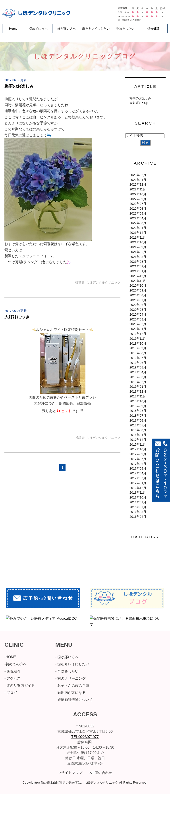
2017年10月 (137, 449)
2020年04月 (137, 314)
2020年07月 (137, 300)
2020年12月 (137, 276)
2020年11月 (137, 281)
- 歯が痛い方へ (67, 657)
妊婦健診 (153, 28)
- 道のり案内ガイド (19, 685)
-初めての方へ (15, 664)
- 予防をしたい (67, 671)
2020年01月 (137, 329)
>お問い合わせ (100, 773)
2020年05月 (137, 309)
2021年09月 (137, 247)
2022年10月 (137, 194)
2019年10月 (137, 343)
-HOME (10, 657)
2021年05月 (137, 257)
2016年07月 (137, 507)
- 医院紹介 (12, 671)
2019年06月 (137, 362)
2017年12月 (137, 439)
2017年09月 (137, 454)
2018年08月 (137, 410)
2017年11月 (137, 444)
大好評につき (17, 316)
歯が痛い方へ (66, 28)
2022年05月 (137, 213)
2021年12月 (137, 232)
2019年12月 (137, 334)
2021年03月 (137, 261)
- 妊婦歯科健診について (74, 700)
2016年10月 (137, 497)
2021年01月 (137, 271)
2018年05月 (137, 425)
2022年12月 (137, 184)
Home (13, 28)
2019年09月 (137, 348)
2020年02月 (137, 324)
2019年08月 (137, 353)
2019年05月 (137, 367)
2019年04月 (137, 372)
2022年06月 (137, 208)
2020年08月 (137, 295)
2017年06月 (137, 464)
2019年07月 (137, 358)
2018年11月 (137, 396)
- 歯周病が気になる (70, 692)
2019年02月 (137, 382)
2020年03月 (137, 319)
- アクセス (12, 678)
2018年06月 (137, 420)
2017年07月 (137, 459)
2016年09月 (137, 502)
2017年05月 (137, 468)
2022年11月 (137, 189)
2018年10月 (137, 401)
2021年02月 (137, 266)
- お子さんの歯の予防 (72, 685)
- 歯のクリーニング (70, 678)
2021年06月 (137, 252)
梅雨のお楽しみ (19, 86)
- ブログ (10, 692)
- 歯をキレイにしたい (72, 664)
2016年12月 (137, 488)
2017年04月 (137, 473)
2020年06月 (137, 305)
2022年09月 (137, 199)
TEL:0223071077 (85, 737)
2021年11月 (137, 237)
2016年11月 (137, 492)
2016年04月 (137, 516)
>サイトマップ (70, 773)
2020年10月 (137, 285)
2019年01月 (137, 386)
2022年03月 (137, 223)
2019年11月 (137, 338)
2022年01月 (137, 228)
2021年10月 (137, 242)
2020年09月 (137, 290)
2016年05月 (137, 512)
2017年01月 (137, 483)
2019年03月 (137, 377)
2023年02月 (137, 175)
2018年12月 (137, 391)
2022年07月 (137, 203)
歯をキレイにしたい (96, 28)
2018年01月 (137, 435)
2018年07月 (137, 415)
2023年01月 (137, 180)
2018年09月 (137, 406)
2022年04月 (137, 218)
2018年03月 (137, 430)
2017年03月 (137, 478)
